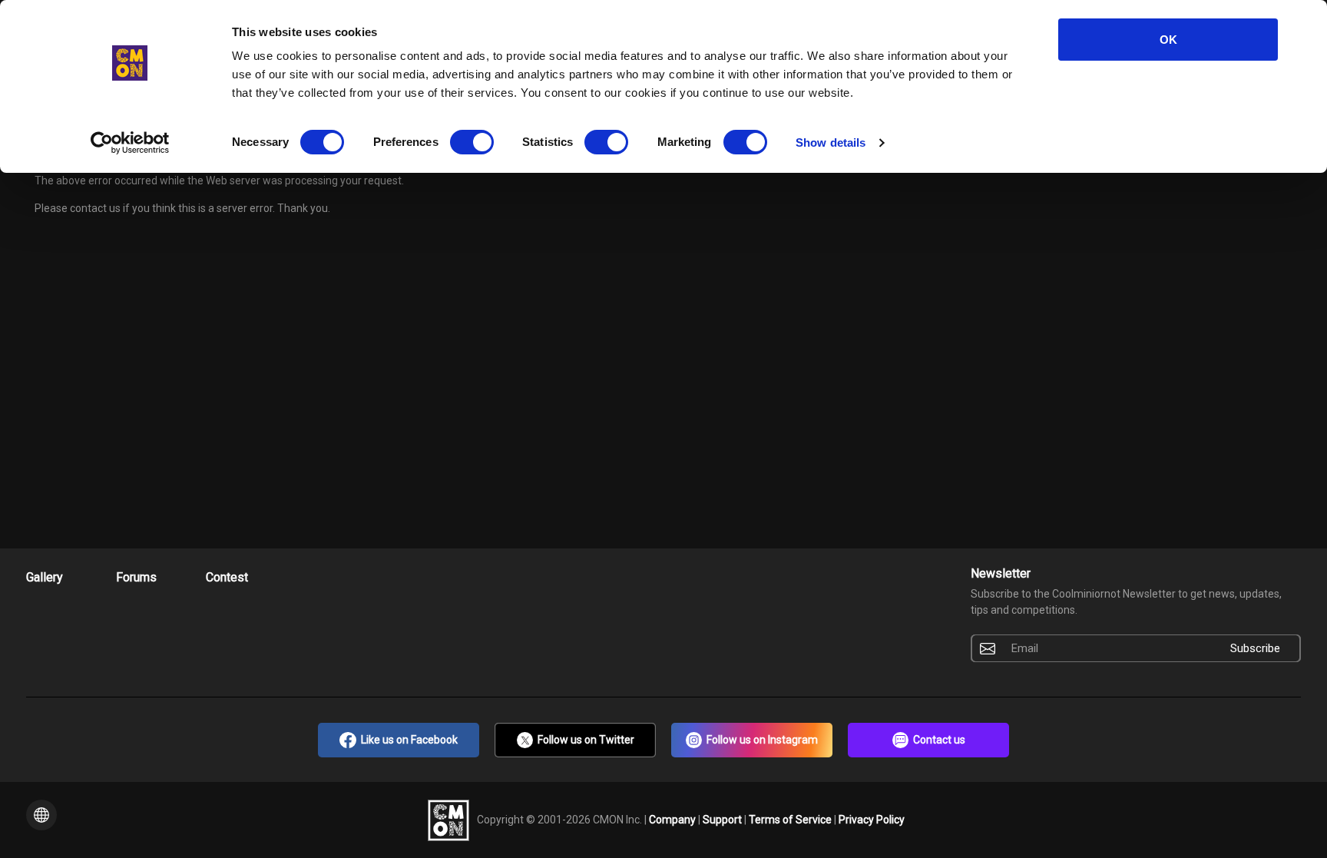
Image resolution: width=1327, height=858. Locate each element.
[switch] (472, 142)
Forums (136, 577)
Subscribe (1255, 648)
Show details (830, 142)
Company (673, 819)
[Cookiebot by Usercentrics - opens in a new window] (130, 142)
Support (723, 819)
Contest (227, 577)
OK (1168, 39)
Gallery (44, 577)
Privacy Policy (872, 819)
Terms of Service (791, 819)
